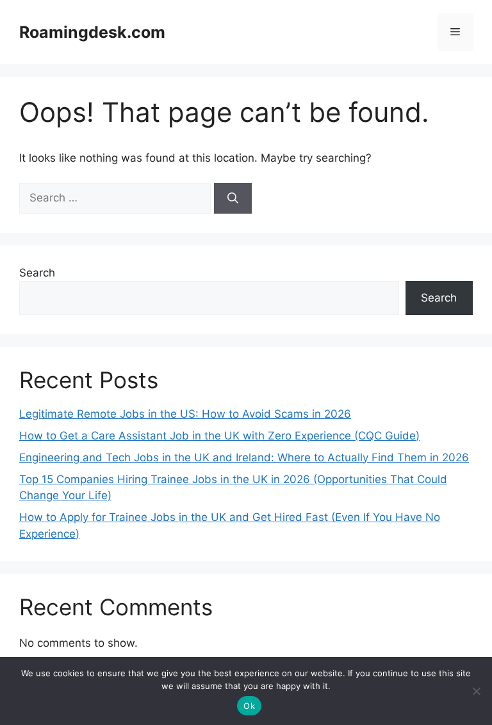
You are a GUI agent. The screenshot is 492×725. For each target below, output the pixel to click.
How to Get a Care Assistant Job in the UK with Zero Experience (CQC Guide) (219, 435)
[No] (476, 691)
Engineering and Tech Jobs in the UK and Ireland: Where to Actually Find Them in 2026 (244, 457)
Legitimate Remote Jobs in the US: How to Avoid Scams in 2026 (185, 413)
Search (37, 272)
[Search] (233, 198)
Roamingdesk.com (92, 32)
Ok (249, 706)
